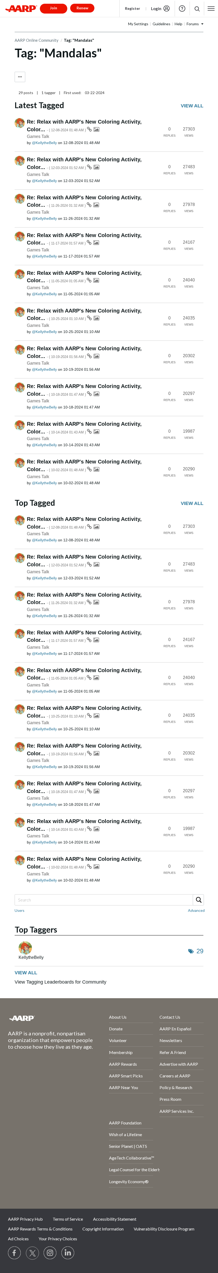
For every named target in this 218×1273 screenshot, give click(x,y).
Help (182, 8)
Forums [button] (193, 24)
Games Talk (38, 136)
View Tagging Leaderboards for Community (60, 982)
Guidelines (161, 24)
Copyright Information (103, 1228)
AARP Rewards (123, 1064)
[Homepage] (21, 8)
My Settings (138, 24)
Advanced (196, 910)
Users (19, 910)
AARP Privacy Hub (25, 1218)
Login (156, 8)
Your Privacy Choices (58, 1238)
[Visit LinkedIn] (68, 1253)
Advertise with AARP (179, 1064)
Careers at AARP (175, 1075)
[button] (197, 9)
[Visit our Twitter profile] (32, 1253)
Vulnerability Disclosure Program (164, 1228)
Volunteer (118, 1040)
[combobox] (109, 899)
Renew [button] (82, 8)
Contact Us (170, 1016)
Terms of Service (68, 1218)
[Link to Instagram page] (50, 1253)
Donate (116, 1028)
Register (132, 8)
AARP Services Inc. (177, 1111)
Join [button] (53, 8)
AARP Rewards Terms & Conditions (40, 1228)
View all (192, 105)
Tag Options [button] (20, 77)
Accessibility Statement (114, 1218)
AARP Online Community (36, 40)
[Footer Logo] (44, 1018)
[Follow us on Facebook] (14, 1253)
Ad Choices (18, 1238)
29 (199, 951)
